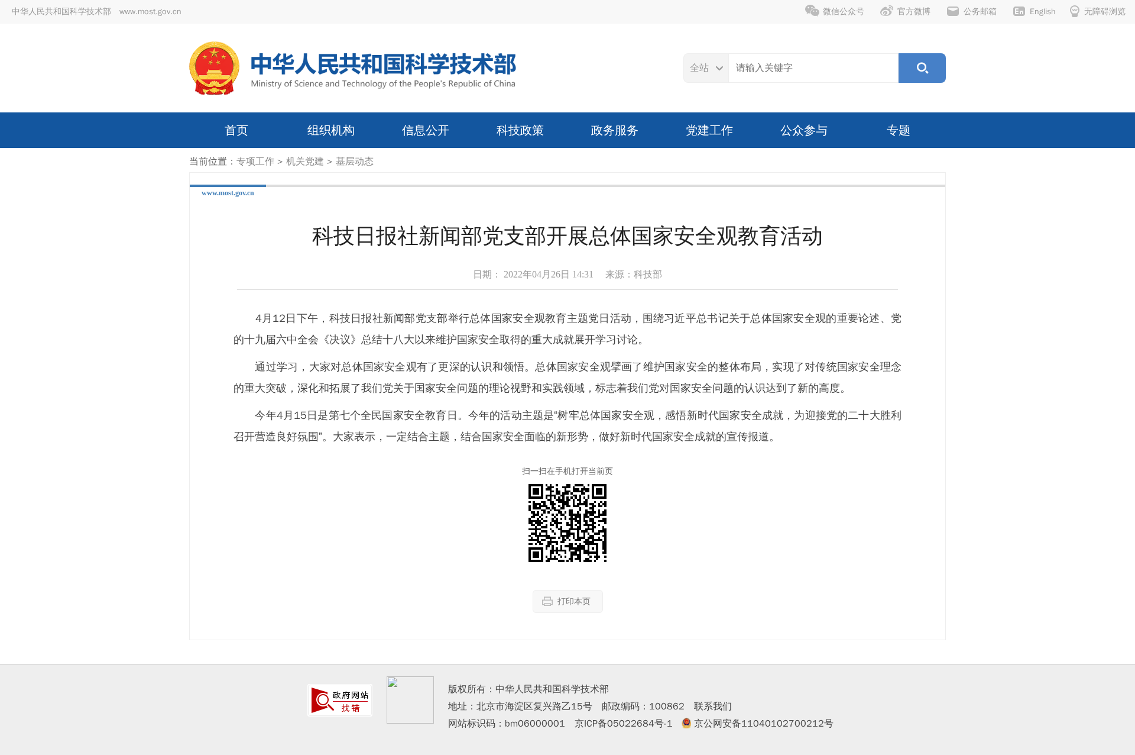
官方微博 (913, 12)
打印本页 (574, 601)
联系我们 (713, 706)
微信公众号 (843, 12)
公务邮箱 (980, 12)
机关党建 (305, 161)
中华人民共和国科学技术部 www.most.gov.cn (96, 12)
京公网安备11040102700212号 (764, 724)
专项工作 (255, 161)
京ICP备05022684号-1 (624, 724)
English (1043, 12)
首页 (236, 130)
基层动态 (355, 161)
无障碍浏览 (1105, 12)
